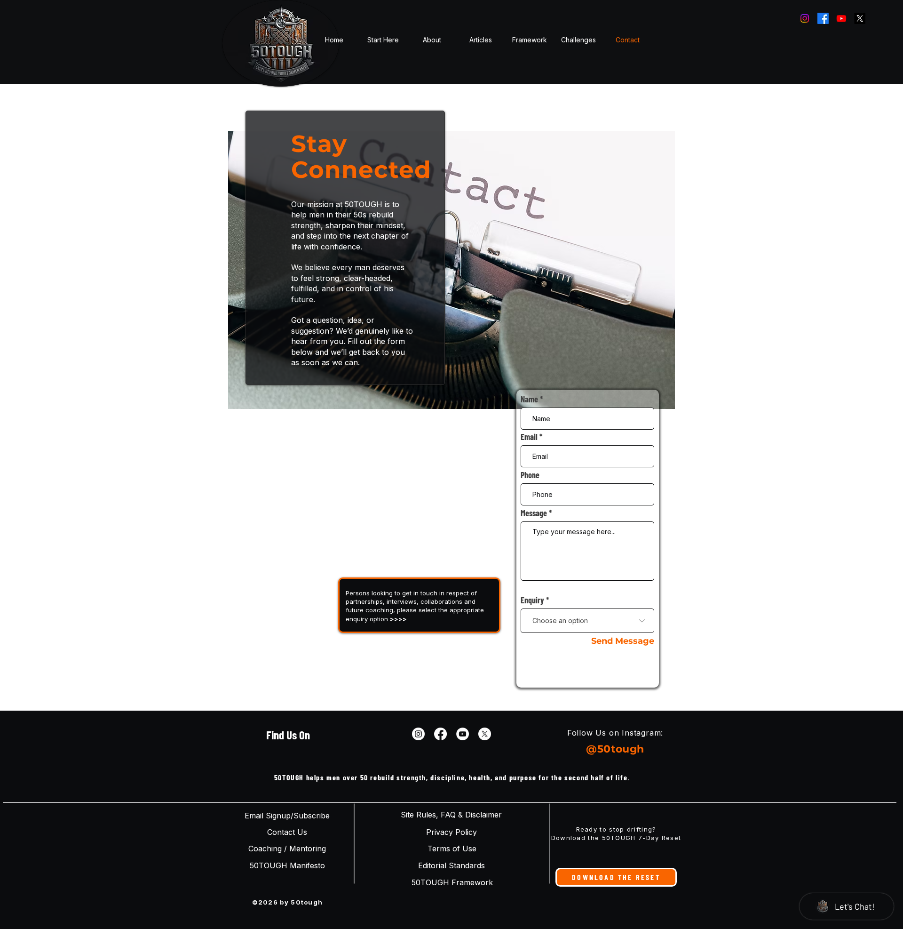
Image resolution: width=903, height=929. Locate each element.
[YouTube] (462, 734)
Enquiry (532, 600)
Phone (530, 475)
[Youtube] (841, 18)
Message (534, 513)
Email (529, 436)
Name (529, 399)
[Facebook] (823, 18)
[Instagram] (804, 18)
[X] (859, 18)
